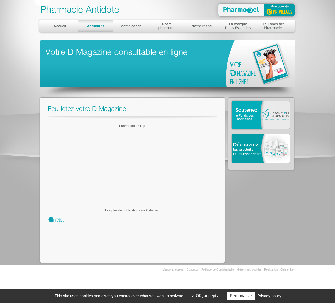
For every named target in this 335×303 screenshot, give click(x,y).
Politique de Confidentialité (217, 269)
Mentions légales (172, 269)
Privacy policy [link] (269, 296)
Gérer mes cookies (249, 269)
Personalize (241, 296)
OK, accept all (208, 296)
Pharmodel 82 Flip (132, 126)
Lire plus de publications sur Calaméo (132, 210)
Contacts (192, 269)
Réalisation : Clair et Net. (279, 269)
